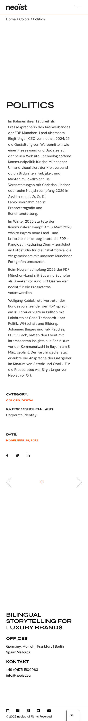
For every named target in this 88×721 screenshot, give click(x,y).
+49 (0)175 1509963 (22, 669)
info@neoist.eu (18, 675)
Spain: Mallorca (18, 652)
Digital (27, 400)
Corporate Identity (21, 415)
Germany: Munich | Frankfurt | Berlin (35, 646)
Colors (13, 400)
